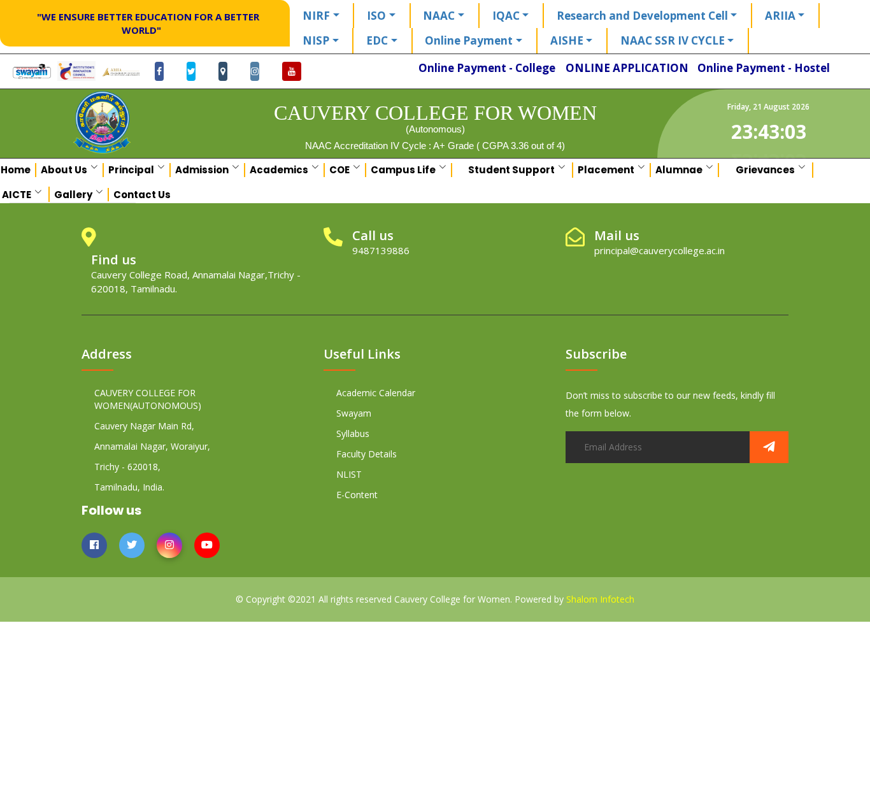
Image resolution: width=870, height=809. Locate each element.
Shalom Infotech (600, 599)
